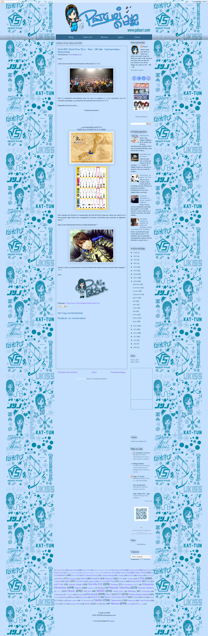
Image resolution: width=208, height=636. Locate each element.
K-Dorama (102, 581)
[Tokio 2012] (111, 573)
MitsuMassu (141, 544)
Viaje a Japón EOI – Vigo (141, 494)
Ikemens (108, 578)
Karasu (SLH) (136, 581)
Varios (87, 603)
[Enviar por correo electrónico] (59, 306)
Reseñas (64, 597)
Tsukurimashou (144, 600)
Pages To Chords (139, 476)
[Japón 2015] (73, 570)
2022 (135, 260)
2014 (135, 329)
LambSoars (91, 588)
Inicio (94, 372)
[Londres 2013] (118, 570)
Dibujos (140, 575)
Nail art (87, 591)
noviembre (137, 288)
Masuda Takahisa (119, 587)
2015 (135, 326)
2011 (135, 340)
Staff (143, 597)
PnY (118, 594)
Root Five (96, 303)
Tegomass (131, 600)
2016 (135, 281)
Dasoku (130, 575)
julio (134, 301)
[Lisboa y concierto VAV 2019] (102, 570)
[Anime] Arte (144, 136)
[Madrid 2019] (59, 573)
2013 (135, 333)
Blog (71, 37)
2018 (135, 274)
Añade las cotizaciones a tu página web (141, 530)
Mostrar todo (148, 501)
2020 (135, 267)
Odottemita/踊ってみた (63, 594)
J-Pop (67, 303)
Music (73, 303)
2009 (135, 347)
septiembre (137, 294)
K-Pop (111, 581)
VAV (97, 604)
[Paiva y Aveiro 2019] (73, 573)
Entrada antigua (118, 372)
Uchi (64, 604)
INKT (120, 579)
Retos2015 (83, 597)
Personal (92, 594)
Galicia (83, 578)
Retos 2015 (135, 362)
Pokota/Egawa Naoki (84, 303)
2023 (135, 256)
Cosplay (121, 575)
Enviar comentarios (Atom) (97, 379)
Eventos (60, 578)
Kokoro (78, 587)
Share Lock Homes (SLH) (116, 597)
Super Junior (72, 600)
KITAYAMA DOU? (130, 584)
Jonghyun (91, 581)
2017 (135, 278)
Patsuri (145, 47)
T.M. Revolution (85, 600)
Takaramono (116, 600)
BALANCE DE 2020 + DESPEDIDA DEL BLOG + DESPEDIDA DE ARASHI (141, 457)
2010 (135, 344)
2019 (135, 271)
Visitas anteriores (141, 117)
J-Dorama (130, 579)
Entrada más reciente (67, 372)
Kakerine (122, 581)
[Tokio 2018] (125, 573)
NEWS (101, 590)
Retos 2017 (135, 360)
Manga (101, 587)
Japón (121, 37)
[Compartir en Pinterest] (67, 306)
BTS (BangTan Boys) (90, 575)
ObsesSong (145, 591)
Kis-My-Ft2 (95, 584)
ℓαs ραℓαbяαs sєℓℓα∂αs (141, 453)
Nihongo (132, 591)
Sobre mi (87, 37)
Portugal (56, 597)
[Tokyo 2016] (140, 572)
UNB (71, 604)
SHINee (135, 597)
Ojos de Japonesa (139, 485)
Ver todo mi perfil (137, 70)
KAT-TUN (58, 584)
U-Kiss (56, 604)
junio (135, 305)
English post (150, 575)
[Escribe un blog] (61, 306)
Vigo (104, 603)
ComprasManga (108, 575)
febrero (135, 318)
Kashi (148, 581)
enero (135, 321)
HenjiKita (95, 578)
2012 (135, 337)
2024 (135, 253)
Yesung (129, 604)
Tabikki (98, 600)
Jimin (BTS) (80, 581)
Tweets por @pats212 (138, 441)
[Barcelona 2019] (60, 570)
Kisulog (114, 584)
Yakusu (114, 603)
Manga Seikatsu (138, 464)
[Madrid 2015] (147, 570)
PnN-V (108, 594)
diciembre (136, 284)
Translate (147, 559)
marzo (135, 315)
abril (134, 311)
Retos (73, 597)
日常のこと (138, 604)
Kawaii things (75, 584)
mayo (135, 308)
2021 (135, 263)
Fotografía (72, 579)
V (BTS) (78, 604)
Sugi (63, 600)
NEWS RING (118, 591)
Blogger (112, 621)
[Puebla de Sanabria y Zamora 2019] (93, 573)
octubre (136, 291)
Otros (137, 37)
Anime (64, 575)
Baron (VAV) (75, 575)
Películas (79, 594)
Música (104, 37)
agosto (135, 298)
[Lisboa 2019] (86, 570)
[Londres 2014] (134, 570)
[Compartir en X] (63, 306)
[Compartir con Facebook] (65, 306)
